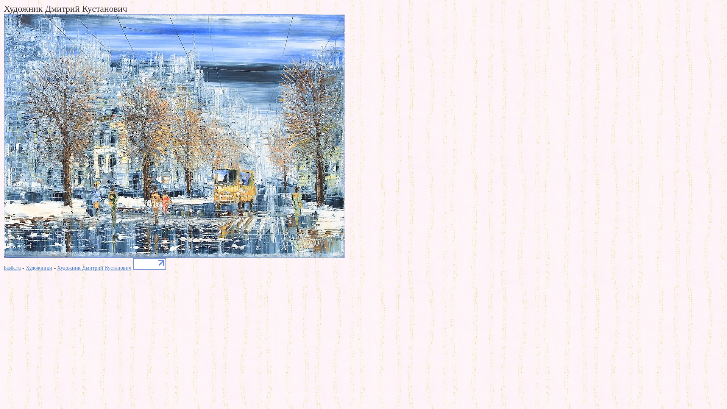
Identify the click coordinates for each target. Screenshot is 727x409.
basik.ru (12, 268)
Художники (39, 268)
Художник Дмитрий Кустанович (94, 268)
